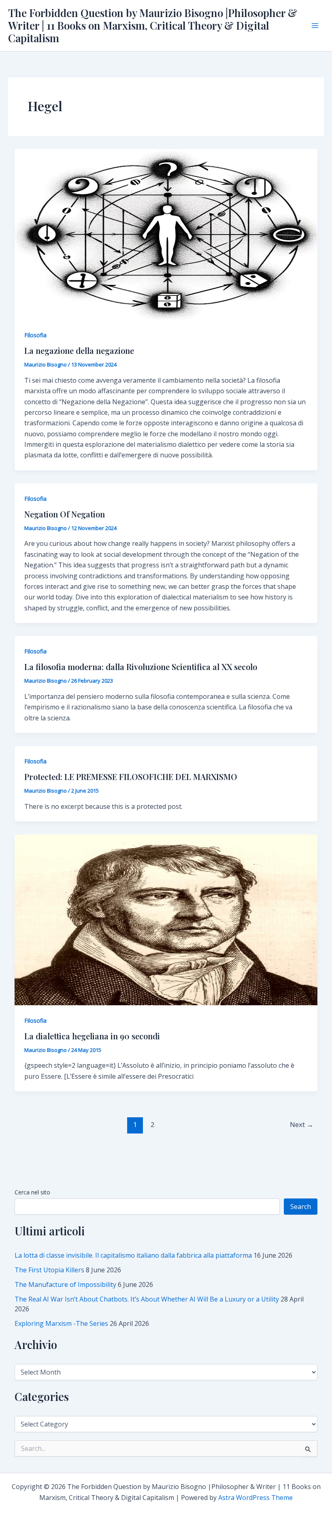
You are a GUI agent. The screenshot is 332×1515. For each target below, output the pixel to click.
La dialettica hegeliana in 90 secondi (92, 1035)
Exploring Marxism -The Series (61, 1323)
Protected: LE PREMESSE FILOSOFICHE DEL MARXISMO (130, 776)
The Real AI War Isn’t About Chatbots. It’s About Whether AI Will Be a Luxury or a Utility (147, 1299)
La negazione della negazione (79, 350)
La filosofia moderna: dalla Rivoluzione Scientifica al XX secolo (140, 666)
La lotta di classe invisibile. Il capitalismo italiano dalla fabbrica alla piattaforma (133, 1255)
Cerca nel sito (32, 1192)
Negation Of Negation (64, 514)
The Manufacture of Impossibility (65, 1284)
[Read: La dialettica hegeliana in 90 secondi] (166, 919)
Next (301, 1124)
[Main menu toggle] (315, 25)
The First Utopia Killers (49, 1269)
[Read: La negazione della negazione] (166, 233)
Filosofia (35, 335)
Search (300, 1206)
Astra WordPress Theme (255, 1497)
